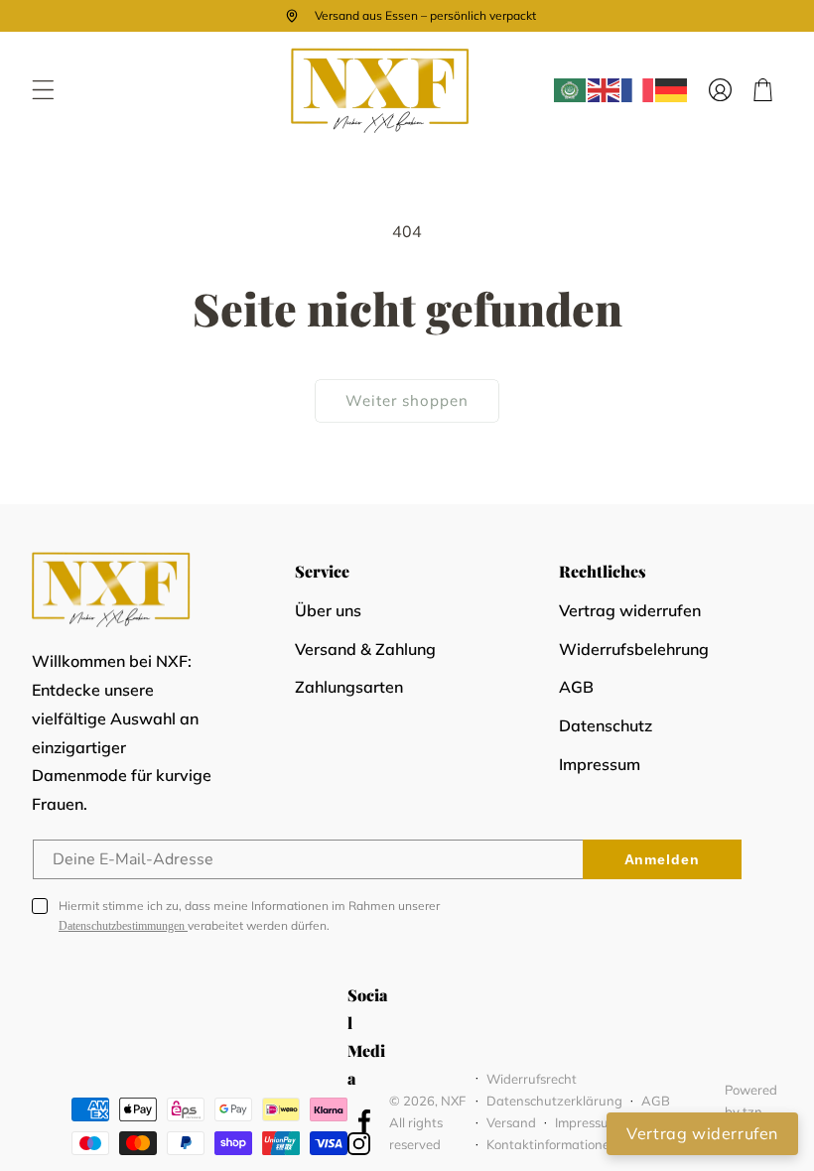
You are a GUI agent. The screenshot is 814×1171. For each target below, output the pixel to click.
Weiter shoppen (407, 400)
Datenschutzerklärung (554, 1100)
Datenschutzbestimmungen (123, 926)
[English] (604, 90)
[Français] (638, 90)
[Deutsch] (672, 90)
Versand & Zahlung (365, 649)
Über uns (328, 610)
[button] (43, 89)
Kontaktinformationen (551, 1144)
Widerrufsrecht (531, 1079)
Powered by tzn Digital (751, 1111)
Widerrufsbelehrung (634, 649)
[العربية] (571, 90)
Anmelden (662, 859)
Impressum (599, 764)
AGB (576, 687)
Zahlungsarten (349, 687)
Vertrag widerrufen (630, 610)
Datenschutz (605, 725)
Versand (511, 1122)
